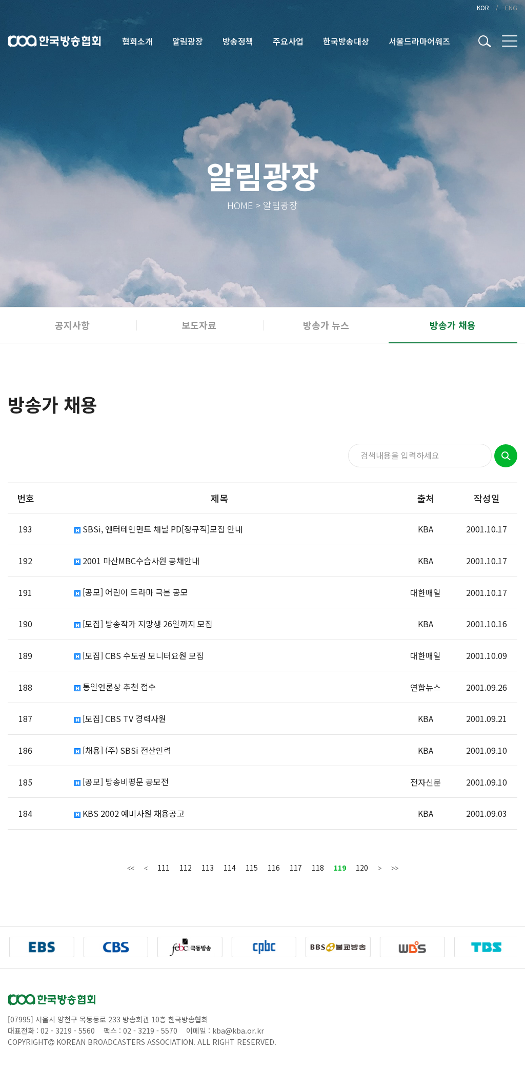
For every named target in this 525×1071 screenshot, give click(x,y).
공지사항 (72, 325)
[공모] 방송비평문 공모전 (124, 781)
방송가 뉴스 (326, 325)
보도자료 (198, 325)
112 (185, 867)
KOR (483, 7)
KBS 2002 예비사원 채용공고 (132, 813)
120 (362, 867)
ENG (511, 7)
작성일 (487, 498)
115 (252, 867)
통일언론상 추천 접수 (118, 687)
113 (207, 867)
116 (274, 867)
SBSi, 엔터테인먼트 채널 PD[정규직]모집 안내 (161, 529)
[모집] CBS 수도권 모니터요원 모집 (142, 655)
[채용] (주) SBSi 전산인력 (125, 750)
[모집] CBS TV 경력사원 (123, 718)
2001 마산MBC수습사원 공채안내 (139, 561)
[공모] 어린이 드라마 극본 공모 (134, 592)
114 (230, 867)
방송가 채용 (453, 325)
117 (296, 867)
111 (163, 867)
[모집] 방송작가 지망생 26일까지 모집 (146, 624)
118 (318, 867)
